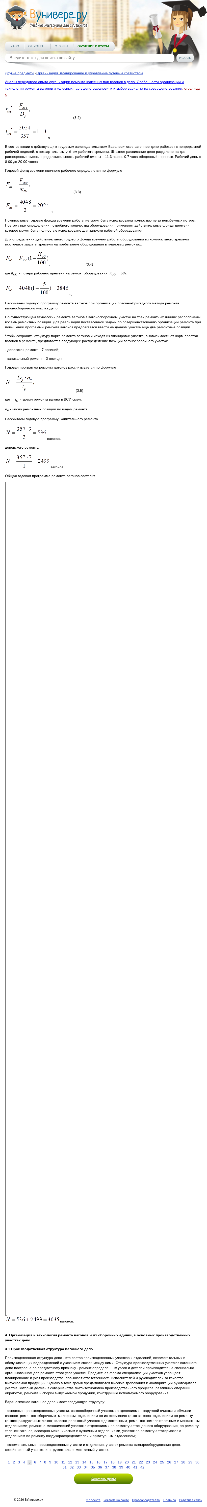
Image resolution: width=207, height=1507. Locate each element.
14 (84, 1462)
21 (134, 1462)
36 (100, 1467)
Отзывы (61, 46)
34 (86, 1467)
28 (183, 1462)
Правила (169, 1500)
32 (72, 1467)
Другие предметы (19, 73)
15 (91, 1462)
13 (77, 1462)
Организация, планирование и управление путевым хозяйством (89, 73)
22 (141, 1462)
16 (98, 1462)
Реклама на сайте (116, 1500)
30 (197, 1462)
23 (148, 1462)
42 (142, 1467)
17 (106, 1462)
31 (65, 1467)
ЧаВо (15, 46)
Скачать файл (103, 1479)
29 (190, 1462)
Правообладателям (146, 1500)
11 (63, 1462)
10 (56, 1462)
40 (128, 1467)
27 (176, 1462)
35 (93, 1467)
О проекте (36, 46)
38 (114, 1467)
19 (120, 1462)
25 (162, 1462)
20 (127, 1462)
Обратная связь (190, 1500)
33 (79, 1467)
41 (135, 1467)
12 (70, 1462)
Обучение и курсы (93, 46)
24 (155, 1462)
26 (169, 1462)
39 (121, 1467)
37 (107, 1467)
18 (113, 1462)
